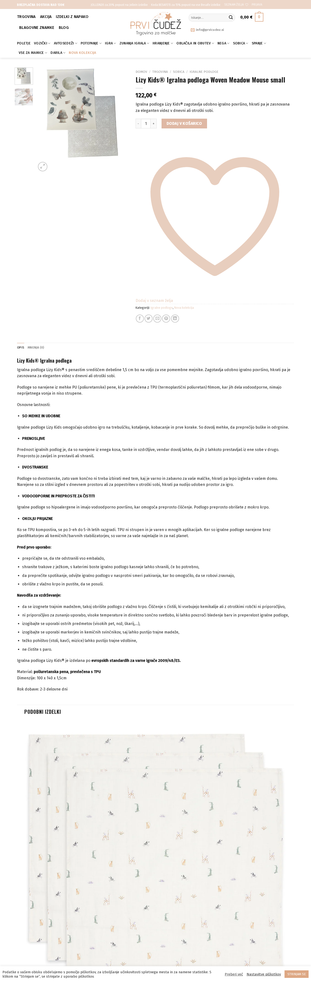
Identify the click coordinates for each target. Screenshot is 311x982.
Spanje (257, 43)
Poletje (24, 43)
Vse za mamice (31, 53)
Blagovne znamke (36, 27)
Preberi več (234, 974)
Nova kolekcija (82, 53)
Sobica (239, 43)
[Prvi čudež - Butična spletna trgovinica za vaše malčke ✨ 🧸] (155, 23)
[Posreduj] (231, 18)
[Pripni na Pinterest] (166, 319)
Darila (56, 53)
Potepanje (89, 43)
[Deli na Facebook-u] (140, 319)
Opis (20, 347)
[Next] (54, 164)
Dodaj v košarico (184, 123)
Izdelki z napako (72, 16)
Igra (109, 43)
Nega (221, 43)
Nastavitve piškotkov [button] (264, 974)
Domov (141, 72)
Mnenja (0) (36, 347)
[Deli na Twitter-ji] (149, 319)
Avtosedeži (64, 43)
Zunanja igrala (133, 43)
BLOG (64, 27)
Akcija (46, 16)
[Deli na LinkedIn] (175, 319)
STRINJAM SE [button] (296, 974)
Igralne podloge (204, 72)
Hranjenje (161, 43)
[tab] (20, 347)
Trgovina (26, 16)
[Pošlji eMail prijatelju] (157, 319)
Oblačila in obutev (193, 43)
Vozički (40, 43)
